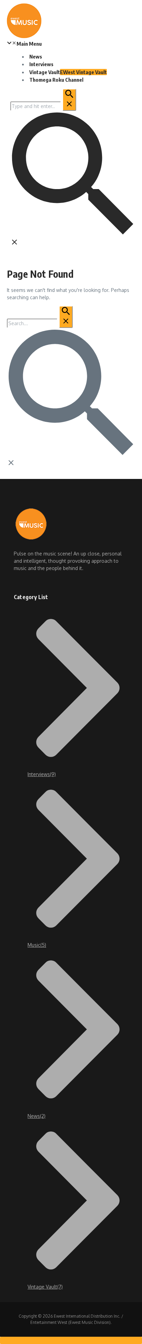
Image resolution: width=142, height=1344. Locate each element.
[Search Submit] (69, 100)
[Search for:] (43, 106)
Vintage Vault (68, 72)
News (35, 56)
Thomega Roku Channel (56, 80)
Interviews (41, 64)
